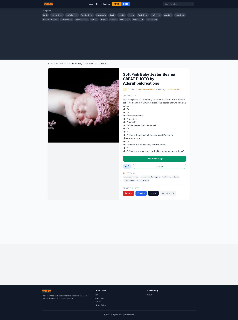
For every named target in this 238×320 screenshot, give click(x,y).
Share (142, 193)
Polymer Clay (138, 19)
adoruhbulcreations (146, 89)
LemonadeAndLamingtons (150, 177)
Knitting (103, 19)
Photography (152, 19)
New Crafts (99, 298)
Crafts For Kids (71, 15)
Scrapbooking (66, 19)
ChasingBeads (129, 180)
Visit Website (153, 158)
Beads (112, 15)
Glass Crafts (180, 15)
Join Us (98, 302)
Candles (122, 15)
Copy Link (169, 193)
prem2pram (174, 177)
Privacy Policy (100, 305)
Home (90, 4)
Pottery (131, 15)
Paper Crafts (101, 15)
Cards (45, 15)
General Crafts (57, 15)
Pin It (130, 193)
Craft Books (155, 15)
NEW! (116, 4)
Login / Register (103, 4)
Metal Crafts (124, 19)
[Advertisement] (119, 40)
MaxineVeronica (143, 180)
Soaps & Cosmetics (50, 19)
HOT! (125, 4)
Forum (149, 295)
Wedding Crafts (81, 19)
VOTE (160, 166)
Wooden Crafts (86, 15)
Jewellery (168, 15)
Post (155, 193)
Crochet (113, 19)
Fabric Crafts (143, 15)
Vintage (94, 19)
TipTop (165, 177)
